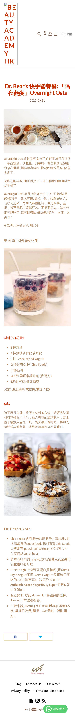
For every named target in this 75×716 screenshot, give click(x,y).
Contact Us (33, 684)
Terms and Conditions (49, 690)
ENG (62, 34)
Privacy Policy (20, 690)
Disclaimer (53, 684)
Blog (18, 684)
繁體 (69, 34)
